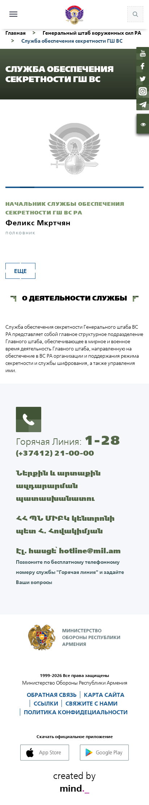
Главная (15, 33)
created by (74, 781)
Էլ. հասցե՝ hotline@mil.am (68, 550)
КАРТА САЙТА (104, 694)
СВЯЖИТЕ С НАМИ (91, 703)
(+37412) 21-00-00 (55, 452)
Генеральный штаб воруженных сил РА (92, 33)
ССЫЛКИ (47, 703)
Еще (20, 270)
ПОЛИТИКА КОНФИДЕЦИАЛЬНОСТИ (76, 712)
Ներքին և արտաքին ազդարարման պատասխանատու (58, 485)
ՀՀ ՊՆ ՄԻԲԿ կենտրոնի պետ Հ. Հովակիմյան (65, 524)
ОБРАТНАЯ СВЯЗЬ (52, 694)
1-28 (102, 440)
